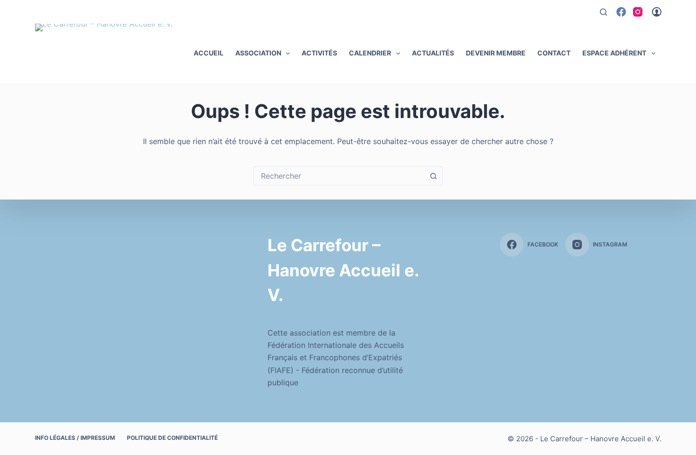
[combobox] (339, 175)
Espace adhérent (614, 53)
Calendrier (370, 53)
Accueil (208, 53)
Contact (554, 53)
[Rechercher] (603, 12)
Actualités (433, 53)
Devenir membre (496, 53)
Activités (319, 53)
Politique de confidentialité (172, 437)
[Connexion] (656, 12)
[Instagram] (637, 12)
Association (258, 53)
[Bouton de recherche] (433, 176)
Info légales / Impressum (75, 437)
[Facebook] (621, 12)
